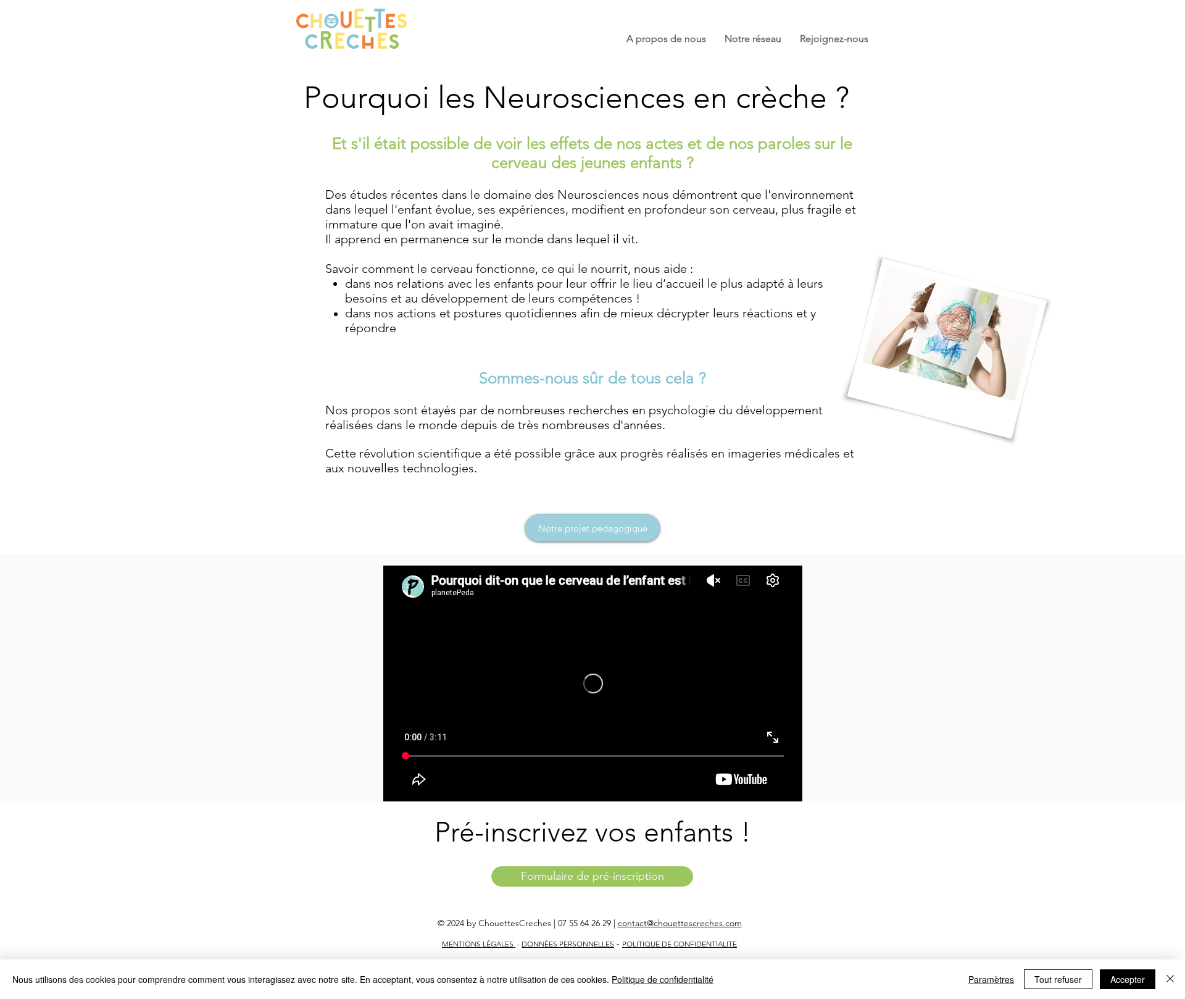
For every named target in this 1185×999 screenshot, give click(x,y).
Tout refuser (1058, 979)
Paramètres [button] (991, 979)
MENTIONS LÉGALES (478, 943)
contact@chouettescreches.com (680, 923)
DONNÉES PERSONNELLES (568, 943)
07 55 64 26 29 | (588, 923)
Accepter (1127, 979)
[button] (666, 39)
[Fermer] (1170, 979)
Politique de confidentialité (662, 979)
